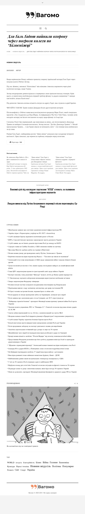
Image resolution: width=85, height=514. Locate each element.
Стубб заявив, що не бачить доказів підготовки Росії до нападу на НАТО (34, 243)
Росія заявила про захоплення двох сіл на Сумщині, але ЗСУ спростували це (36, 298)
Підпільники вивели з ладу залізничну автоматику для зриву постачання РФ (35, 288)
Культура (11, 466)
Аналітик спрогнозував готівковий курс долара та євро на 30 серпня (33, 329)
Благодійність (29, 462)
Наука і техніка (22, 466)
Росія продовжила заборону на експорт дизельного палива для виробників (35, 326)
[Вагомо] (42, 15)
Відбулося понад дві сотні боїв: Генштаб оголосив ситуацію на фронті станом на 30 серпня (41, 365)
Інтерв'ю (19, 463)
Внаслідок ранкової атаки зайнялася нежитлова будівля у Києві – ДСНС (34, 355)
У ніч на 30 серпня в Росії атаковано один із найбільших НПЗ (30, 362)
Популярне (68, 466)
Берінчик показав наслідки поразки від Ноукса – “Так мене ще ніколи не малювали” (38, 256)
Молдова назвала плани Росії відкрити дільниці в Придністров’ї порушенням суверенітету (41, 316)
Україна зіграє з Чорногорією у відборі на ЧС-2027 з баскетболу (31, 233)
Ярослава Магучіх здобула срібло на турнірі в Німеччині (28, 250)
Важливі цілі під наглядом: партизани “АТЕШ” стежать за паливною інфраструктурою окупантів (42, 191)
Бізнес (38, 462)
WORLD (10, 462)
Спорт (23, 470)
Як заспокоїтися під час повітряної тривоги (22, 446)
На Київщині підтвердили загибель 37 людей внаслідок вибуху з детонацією (35, 352)
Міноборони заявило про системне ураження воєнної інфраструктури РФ (35, 230)
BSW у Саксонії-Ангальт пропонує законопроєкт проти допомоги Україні (34, 240)
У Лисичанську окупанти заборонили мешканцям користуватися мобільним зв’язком (39, 278)
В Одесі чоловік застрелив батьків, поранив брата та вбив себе (31, 291)
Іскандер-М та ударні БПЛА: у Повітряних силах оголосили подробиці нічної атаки (38, 348)
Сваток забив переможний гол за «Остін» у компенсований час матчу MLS (35, 313)
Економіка (64, 462)
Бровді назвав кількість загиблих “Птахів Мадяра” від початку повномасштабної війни (39, 336)
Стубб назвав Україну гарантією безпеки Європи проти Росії (30, 319)
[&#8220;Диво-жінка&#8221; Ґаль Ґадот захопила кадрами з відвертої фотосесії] (67, 165)
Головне (54, 462)
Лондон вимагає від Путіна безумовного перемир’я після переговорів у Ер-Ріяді (42, 205)
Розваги (10, 470)
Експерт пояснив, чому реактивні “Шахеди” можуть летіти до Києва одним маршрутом (40, 275)
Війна (45, 462)
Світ (17, 469)
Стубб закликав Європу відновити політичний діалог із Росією (30, 236)
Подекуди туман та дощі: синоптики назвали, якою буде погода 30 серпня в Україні (38, 368)
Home (8, 51)
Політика (56, 466)
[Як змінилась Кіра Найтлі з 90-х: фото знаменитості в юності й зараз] (19, 165)
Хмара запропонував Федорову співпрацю (23, 281)
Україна (31, 469)
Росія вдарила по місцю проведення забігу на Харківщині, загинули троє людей (37, 294)
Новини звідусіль (18, 51)
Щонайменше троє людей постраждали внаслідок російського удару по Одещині (37, 333)
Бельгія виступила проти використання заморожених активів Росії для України (36, 323)
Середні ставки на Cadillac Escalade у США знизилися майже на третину (34, 246)
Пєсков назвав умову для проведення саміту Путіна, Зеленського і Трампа (35, 253)
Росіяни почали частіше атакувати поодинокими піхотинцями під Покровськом (37, 285)
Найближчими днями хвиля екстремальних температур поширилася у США (35, 358)
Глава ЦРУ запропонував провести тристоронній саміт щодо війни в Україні (36, 271)
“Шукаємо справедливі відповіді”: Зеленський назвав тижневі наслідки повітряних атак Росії (41, 345)
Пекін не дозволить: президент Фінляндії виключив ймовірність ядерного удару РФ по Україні (42, 372)
